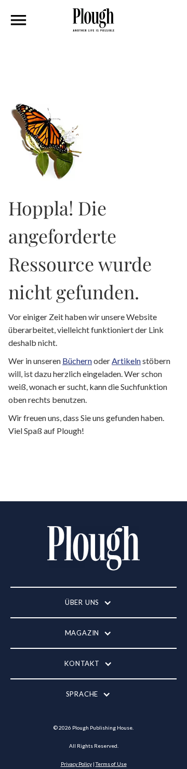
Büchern (77, 361)
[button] (18, 20)
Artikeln (126, 361)
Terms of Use (111, 764)
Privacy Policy (76, 764)
